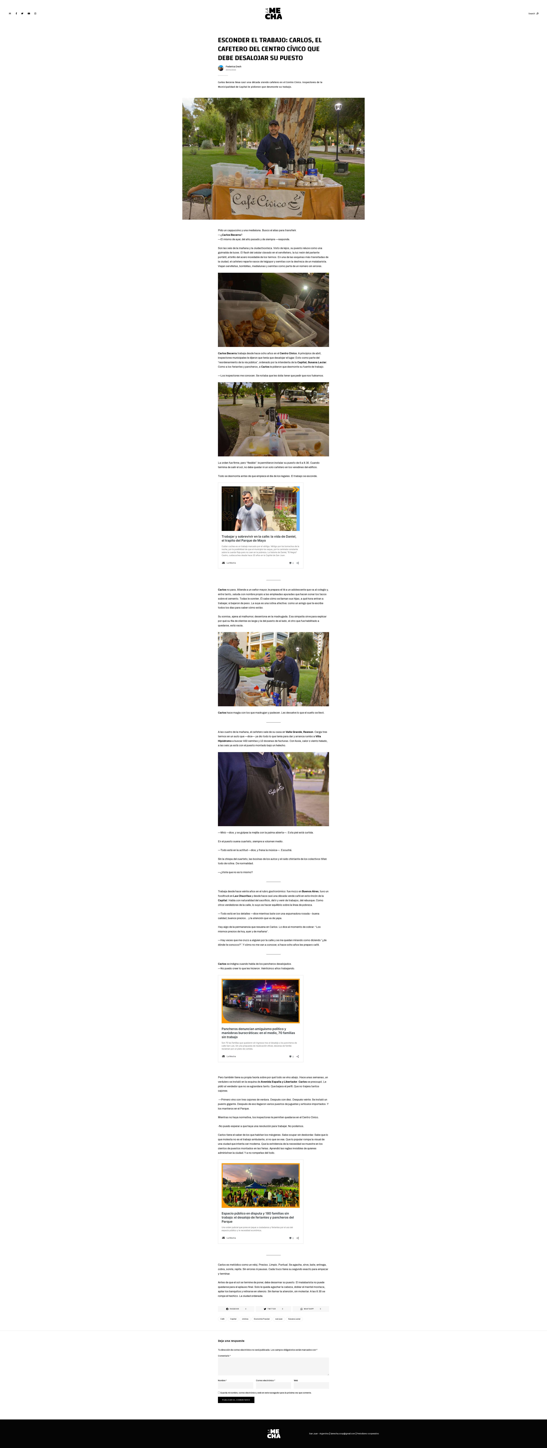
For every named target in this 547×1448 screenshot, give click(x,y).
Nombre (222, 1380)
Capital (233, 1319)
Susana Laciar (294, 1319)
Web (296, 1380)
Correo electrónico (265, 1380)
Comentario (224, 1356)
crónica (245, 1319)
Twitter (22, 13)
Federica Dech (233, 66)
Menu (10, 13)
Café (222, 1319)
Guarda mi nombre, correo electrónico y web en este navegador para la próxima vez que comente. (266, 1393)
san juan (278, 1319)
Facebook (16, 13)
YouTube (28, 13)
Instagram (35, 13)
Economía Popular (262, 1319)
